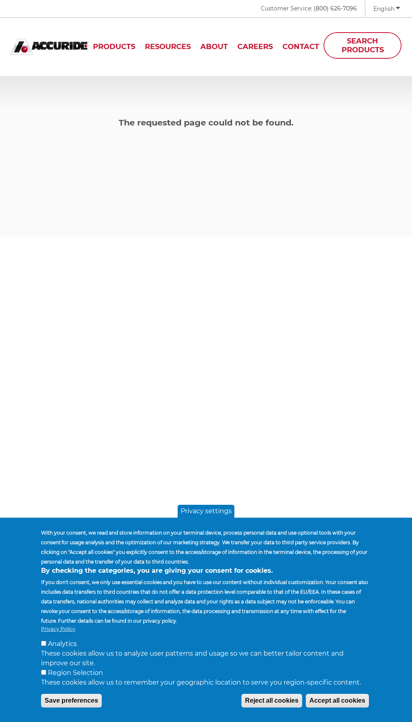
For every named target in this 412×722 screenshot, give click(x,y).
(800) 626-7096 (335, 8)
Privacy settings (206, 511)
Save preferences (71, 700)
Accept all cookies (337, 700)
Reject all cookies (272, 700)
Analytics (62, 644)
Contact (300, 46)
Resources (168, 46)
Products (114, 46)
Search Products (363, 45)
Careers (255, 46)
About (214, 46)
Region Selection (75, 673)
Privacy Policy (58, 629)
